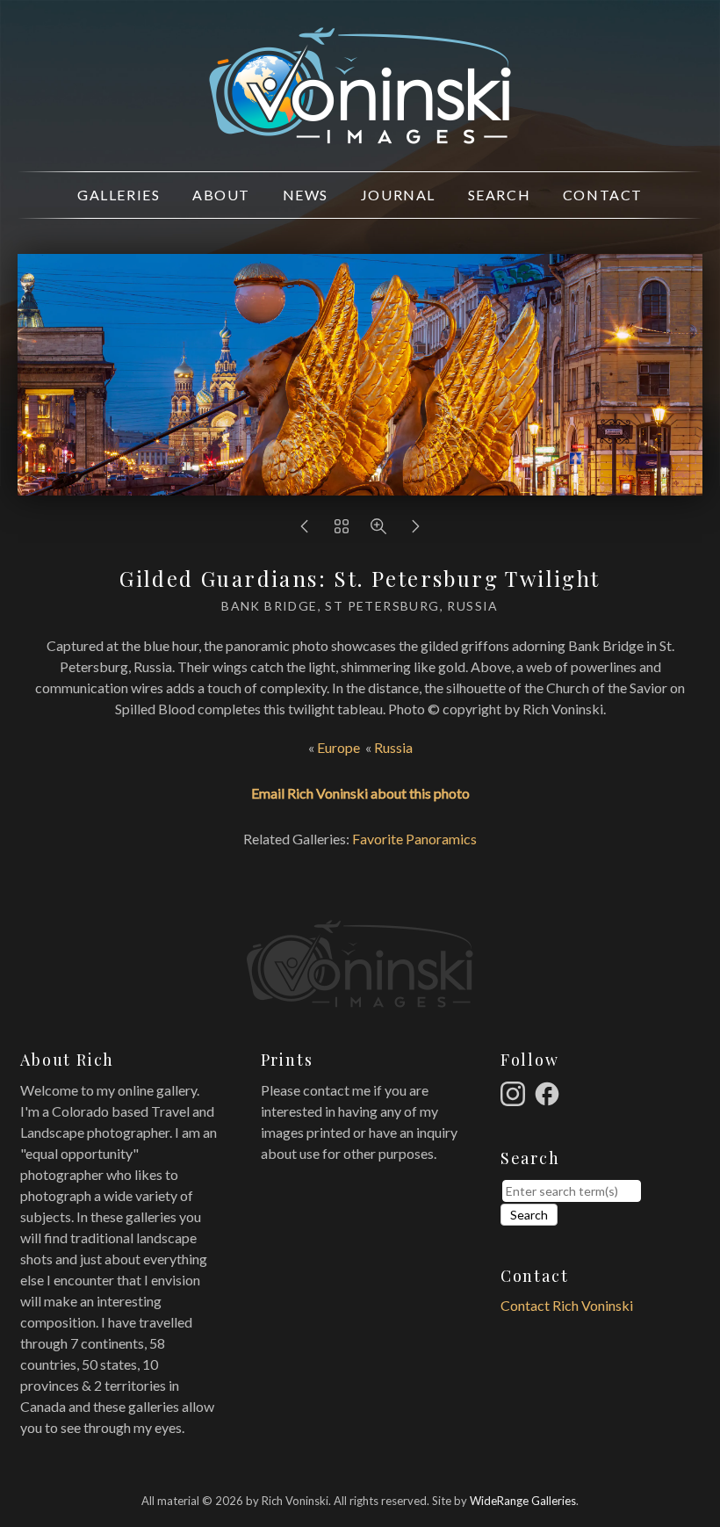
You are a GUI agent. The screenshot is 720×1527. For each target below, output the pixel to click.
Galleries (118, 194)
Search (499, 194)
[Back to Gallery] (341, 530)
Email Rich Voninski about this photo (360, 793)
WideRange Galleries (523, 1501)
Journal (398, 194)
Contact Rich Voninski (566, 1305)
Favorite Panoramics (414, 838)
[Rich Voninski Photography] (360, 134)
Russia (393, 747)
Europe (338, 747)
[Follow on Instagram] (515, 1091)
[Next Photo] (415, 530)
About (221, 194)
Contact (603, 194)
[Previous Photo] (304, 530)
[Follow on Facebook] (549, 1091)
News (305, 194)
